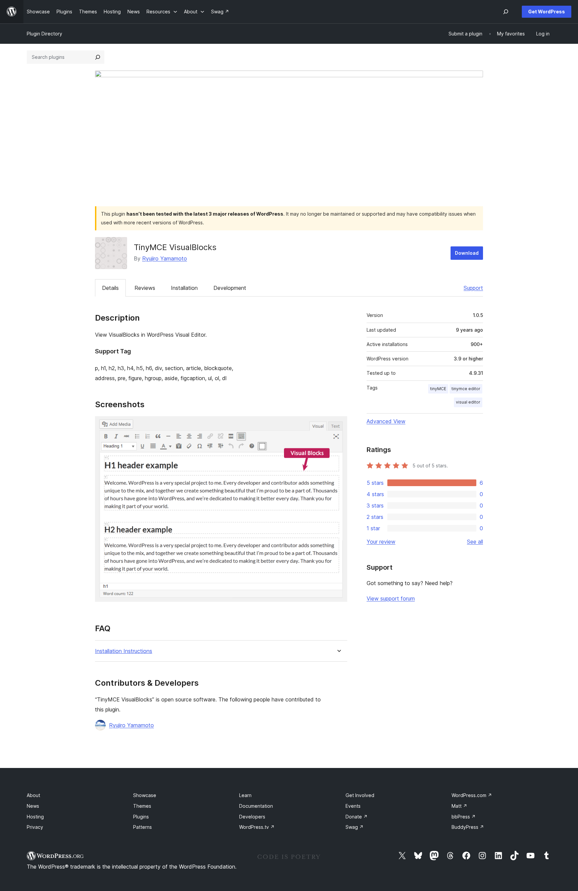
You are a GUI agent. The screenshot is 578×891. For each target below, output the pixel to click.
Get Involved (360, 795)
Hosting (35, 816)
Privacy (35, 827)
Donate (357, 816)
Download (467, 253)
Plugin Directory (44, 33)
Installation (184, 288)
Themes (142, 806)
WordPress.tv (257, 827)
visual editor (468, 402)
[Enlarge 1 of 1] (338, 425)
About (33, 795)
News (33, 806)
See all (475, 541)
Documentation (256, 806)
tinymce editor (466, 388)
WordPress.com (472, 795)
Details (110, 288)
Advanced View (386, 421)
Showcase (144, 795)
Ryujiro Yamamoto (164, 258)
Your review (381, 541)
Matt (459, 806)
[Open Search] (505, 11)
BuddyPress (468, 827)
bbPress (464, 816)
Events (353, 806)
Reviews (144, 288)
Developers (252, 816)
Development (229, 288)
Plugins (141, 816)
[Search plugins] (97, 57)
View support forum (391, 598)
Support (473, 288)
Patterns (142, 827)
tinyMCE (438, 388)
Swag (355, 827)
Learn (245, 795)
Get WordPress (546, 11)
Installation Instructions (123, 651)
